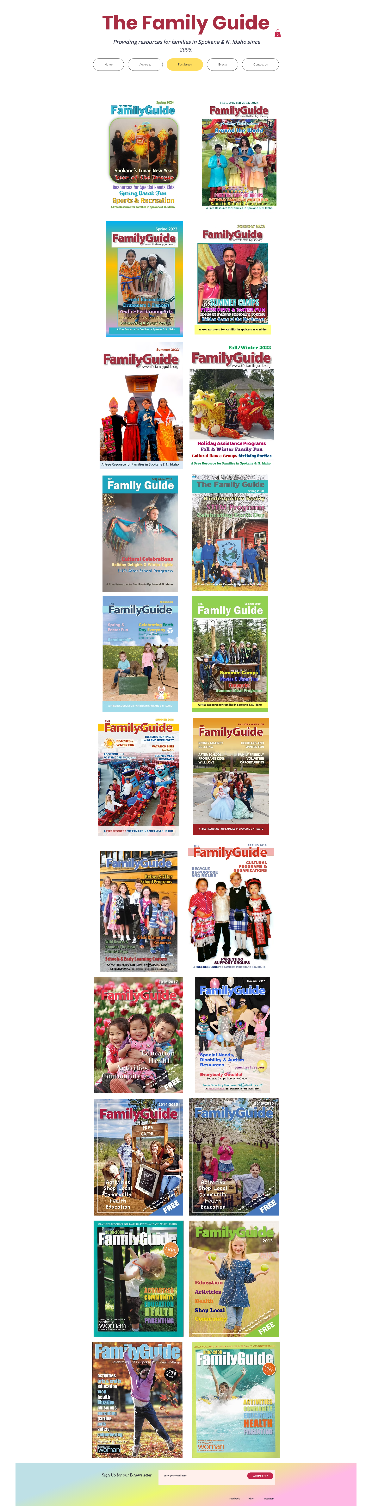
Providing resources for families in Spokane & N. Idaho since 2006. (186, 45)
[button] (277, 33)
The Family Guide (186, 22)
